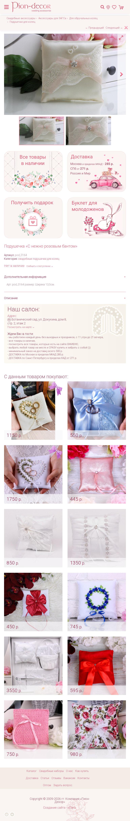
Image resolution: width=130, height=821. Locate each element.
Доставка (32, 778)
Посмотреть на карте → (21, 327)
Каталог (32, 771)
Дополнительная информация (25, 277)
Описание (11, 298)
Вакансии (69, 778)
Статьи (45, 778)
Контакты (83, 778)
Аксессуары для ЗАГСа (52, 18)
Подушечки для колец (22, 21)
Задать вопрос (62, 785)
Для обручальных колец (83, 18)
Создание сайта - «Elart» (59, 807)
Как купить (82, 771)
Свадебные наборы (51, 771)
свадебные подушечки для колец (38, 258)
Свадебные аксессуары (21, 18)
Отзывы (56, 778)
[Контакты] (109, 7)
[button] (121, 36)
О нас (69, 771)
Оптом (47, 785)
